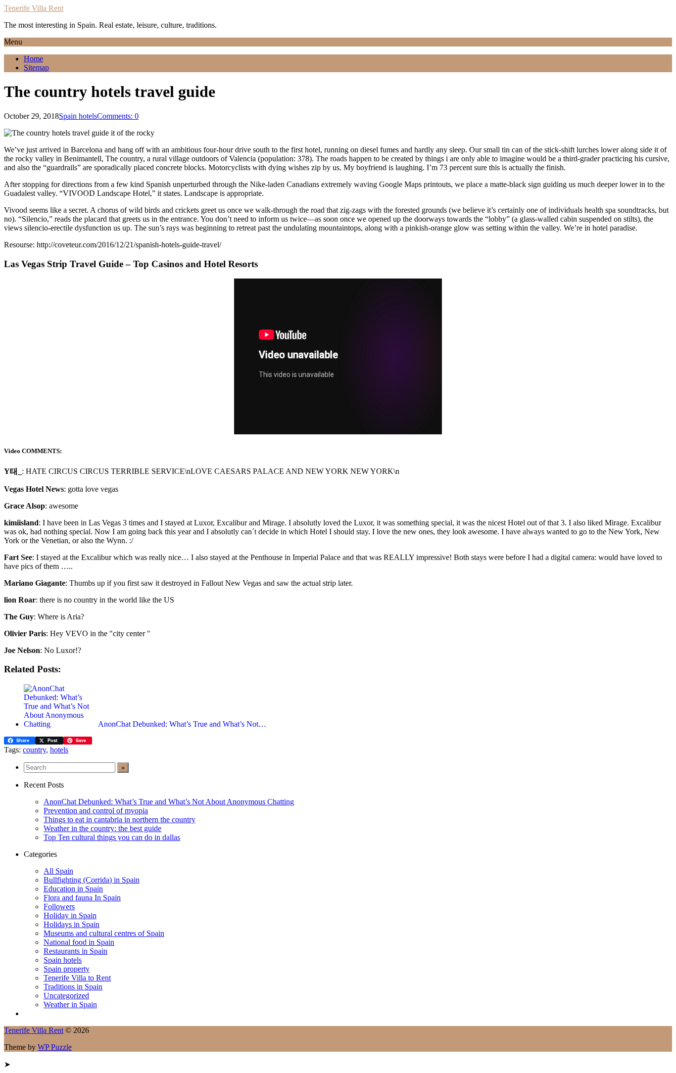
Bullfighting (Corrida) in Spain (92, 880)
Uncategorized (66, 995)
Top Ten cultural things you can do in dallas (112, 837)
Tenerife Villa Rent (33, 8)
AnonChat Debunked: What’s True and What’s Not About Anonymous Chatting (169, 801)
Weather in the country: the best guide (102, 828)
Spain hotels (78, 116)
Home (33, 58)
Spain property (67, 969)
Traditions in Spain (73, 986)
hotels (59, 750)
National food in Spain (79, 942)
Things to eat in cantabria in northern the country (119, 819)
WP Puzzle (55, 1047)
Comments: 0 (118, 116)
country (34, 750)
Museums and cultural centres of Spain (104, 933)
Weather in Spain (70, 1004)
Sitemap (36, 67)
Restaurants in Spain (75, 951)
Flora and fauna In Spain (82, 897)
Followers (59, 906)
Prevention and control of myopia (96, 810)
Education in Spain (73, 889)
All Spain (58, 871)
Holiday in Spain (70, 915)
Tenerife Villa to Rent (77, 978)
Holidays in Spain (71, 924)
